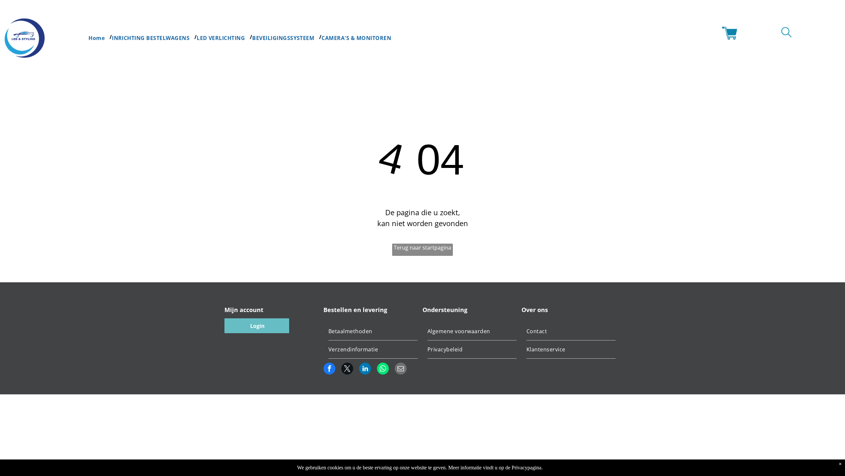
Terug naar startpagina (422, 247)
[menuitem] (100, 37)
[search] (786, 33)
